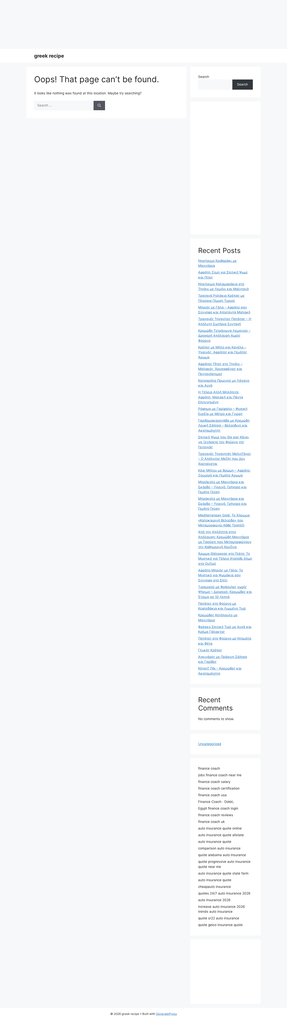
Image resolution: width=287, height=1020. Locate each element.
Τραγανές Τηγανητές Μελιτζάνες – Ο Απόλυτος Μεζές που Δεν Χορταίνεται (224, 459)
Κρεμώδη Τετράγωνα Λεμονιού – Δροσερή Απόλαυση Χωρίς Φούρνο (224, 336)
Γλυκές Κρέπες (210, 650)
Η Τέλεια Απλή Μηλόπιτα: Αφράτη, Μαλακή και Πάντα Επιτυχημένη (220, 397)
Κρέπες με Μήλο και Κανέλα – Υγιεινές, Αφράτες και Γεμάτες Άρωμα (222, 352)
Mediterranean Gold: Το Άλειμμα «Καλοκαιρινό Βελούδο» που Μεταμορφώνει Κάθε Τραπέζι (224, 520)
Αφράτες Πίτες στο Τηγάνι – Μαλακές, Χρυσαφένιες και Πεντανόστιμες (220, 369)
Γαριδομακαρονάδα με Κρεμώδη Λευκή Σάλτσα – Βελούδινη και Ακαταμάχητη (224, 425)
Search (203, 77)
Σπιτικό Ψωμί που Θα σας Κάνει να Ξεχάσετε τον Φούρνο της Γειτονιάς (223, 442)
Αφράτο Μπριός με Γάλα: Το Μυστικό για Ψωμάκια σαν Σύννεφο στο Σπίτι (220, 575)
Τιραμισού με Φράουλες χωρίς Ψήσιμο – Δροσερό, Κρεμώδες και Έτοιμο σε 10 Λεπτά (225, 592)
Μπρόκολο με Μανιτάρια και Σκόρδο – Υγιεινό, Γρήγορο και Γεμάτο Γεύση (222, 487)
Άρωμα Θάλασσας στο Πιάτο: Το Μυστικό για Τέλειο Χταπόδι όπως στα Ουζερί (225, 559)
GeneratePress (166, 1014)
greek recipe (49, 56)
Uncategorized (209, 744)
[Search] (99, 105)
